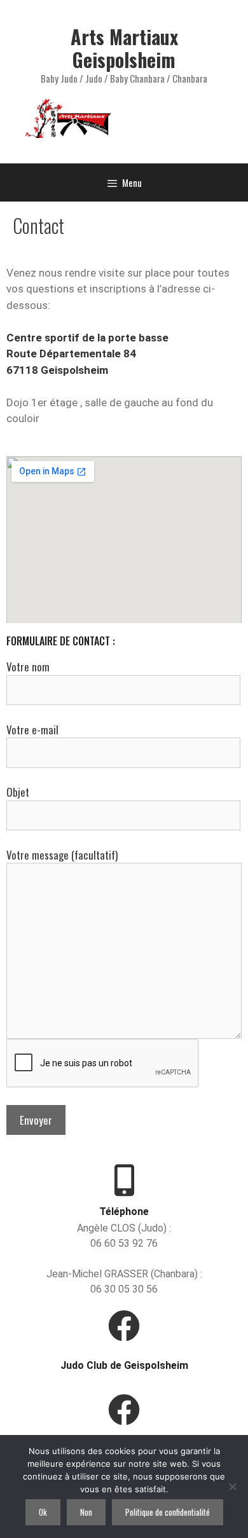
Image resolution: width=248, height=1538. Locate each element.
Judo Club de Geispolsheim (124, 1365)
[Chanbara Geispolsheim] (124, 1409)
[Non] (232, 1486)
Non (86, 1512)
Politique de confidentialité (167, 1512)
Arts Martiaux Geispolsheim (124, 48)
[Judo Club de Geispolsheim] (124, 1326)
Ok (43, 1512)
